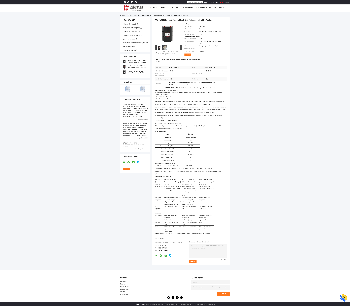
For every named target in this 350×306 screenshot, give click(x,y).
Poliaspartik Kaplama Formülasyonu (134, 43)
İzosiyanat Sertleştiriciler (131, 35)
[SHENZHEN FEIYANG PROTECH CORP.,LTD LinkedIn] (132, 2)
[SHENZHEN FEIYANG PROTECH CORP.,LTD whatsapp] (129, 162)
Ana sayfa (123, 15)
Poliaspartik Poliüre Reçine (141, 15)
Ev (150, 7)
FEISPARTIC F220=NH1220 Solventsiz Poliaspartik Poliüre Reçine (137, 72)
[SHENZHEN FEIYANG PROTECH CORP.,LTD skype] (139, 162)
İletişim (188, 54)
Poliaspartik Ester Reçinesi (131, 28)
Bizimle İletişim (201, 7)
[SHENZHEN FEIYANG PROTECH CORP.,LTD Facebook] (124, 2)
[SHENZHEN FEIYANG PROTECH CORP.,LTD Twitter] (128, 2)
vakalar (221, 7)
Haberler (212, 7)
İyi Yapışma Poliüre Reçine (182, 233)
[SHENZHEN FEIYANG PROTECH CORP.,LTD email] (125, 162)
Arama (205, 2)
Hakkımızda (163, 7)
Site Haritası (124, 294)
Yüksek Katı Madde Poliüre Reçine (200, 233)
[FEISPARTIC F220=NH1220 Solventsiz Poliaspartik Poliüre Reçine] (124, 72)
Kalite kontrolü (187, 7)
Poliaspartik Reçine (129, 24)
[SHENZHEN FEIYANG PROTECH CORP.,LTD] (133, 8)
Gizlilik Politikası (140, 304)
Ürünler (130, 15)
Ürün (155, 7)
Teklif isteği (214, 2)
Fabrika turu (174, 7)
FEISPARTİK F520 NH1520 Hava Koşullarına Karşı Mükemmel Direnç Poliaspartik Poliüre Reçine (138, 62)
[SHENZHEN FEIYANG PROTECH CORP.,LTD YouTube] (135, 2)
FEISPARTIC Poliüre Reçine (166, 233)
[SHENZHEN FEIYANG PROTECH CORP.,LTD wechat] (134, 162)
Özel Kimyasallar (128, 46)
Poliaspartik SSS (128, 50)
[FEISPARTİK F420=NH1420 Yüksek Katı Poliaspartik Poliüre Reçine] (124, 67)
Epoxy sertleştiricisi (129, 39)
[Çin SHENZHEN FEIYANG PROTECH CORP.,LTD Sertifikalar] (127, 89)
